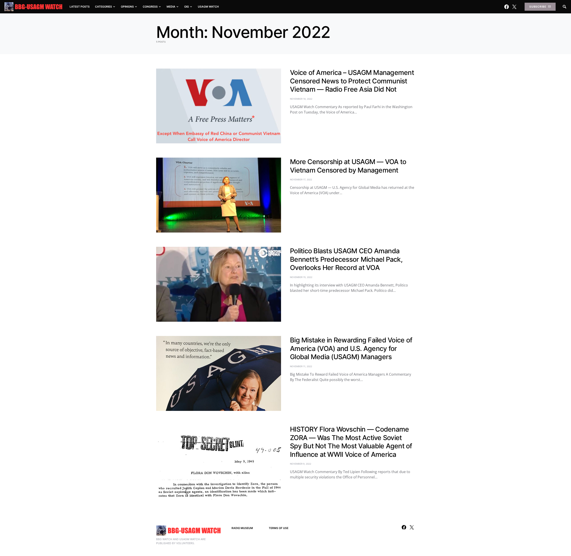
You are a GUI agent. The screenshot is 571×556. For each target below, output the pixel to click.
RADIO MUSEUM (242, 528)
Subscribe (537, 6)
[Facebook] (506, 6)
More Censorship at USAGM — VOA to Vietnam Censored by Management (348, 166)
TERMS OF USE (278, 528)
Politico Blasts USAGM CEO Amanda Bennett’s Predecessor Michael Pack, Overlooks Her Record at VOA (346, 259)
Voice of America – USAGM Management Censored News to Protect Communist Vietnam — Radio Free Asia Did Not (352, 80)
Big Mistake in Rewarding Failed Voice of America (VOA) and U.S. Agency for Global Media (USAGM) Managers (351, 348)
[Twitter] (514, 6)
